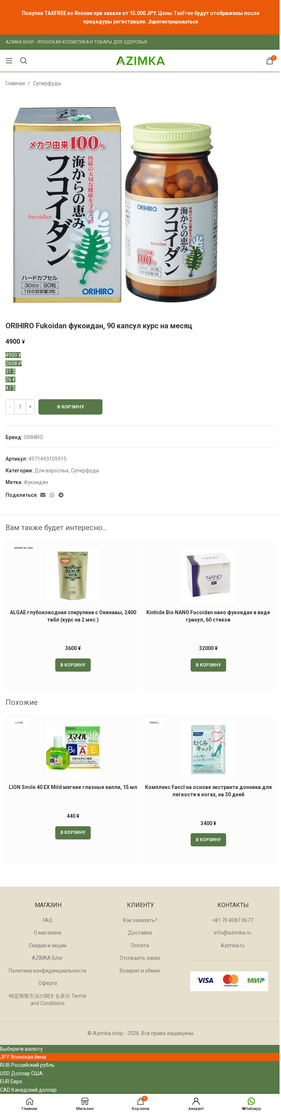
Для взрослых (51, 470)
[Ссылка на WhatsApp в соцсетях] (52, 495)
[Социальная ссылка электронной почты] (43, 495)
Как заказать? (140, 920)
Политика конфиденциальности (47, 971)
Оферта (47, 983)
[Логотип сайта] (140, 60)
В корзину (70, 406)
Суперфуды (47, 83)
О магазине (47, 933)
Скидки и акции (47, 945)
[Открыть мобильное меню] (9, 60)
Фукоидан (36, 482)
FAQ (47, 920)
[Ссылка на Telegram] (61, 495)
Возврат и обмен (140, 971)
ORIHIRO (33, 437)
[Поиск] (23, 60)
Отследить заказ (140, 958)
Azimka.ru (232, 945)
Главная (15, 83)
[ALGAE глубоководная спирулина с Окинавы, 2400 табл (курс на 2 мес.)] (72, 574)
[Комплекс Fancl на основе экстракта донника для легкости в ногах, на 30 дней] (208, 749)
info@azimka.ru (232, 933)
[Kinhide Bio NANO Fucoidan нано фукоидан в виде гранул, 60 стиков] (208, 574)
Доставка (140, 933)
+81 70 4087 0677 (232, 920)
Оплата (140, 945)
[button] (73, 665)
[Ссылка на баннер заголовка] (140, 17)
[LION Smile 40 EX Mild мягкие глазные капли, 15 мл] (72, 749)
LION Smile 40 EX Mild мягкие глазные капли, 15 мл (73, 787)
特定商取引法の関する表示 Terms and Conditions (47, 999)
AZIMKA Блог (47, 958)
